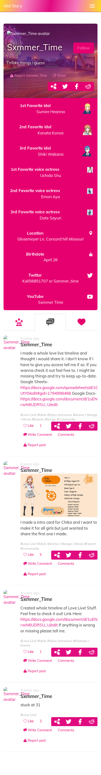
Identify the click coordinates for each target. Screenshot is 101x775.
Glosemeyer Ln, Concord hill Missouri (50, 236)
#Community (66, 419)
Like (30, 426)
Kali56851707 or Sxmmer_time (50, 278)
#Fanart (90, 544)
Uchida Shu (36, 172)
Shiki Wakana (41, 151)
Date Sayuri (36, 214)
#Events (38, 419)
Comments (66, 434)
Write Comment (39, 434)
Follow (83, 48)
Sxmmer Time (45, 299)
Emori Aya (35, 193)
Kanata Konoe (41, 129)
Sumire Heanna (42, 108)
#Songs (50, 419)
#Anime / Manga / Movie (65, 544)
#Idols (41, 415)
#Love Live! (28, 415)
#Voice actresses (59, 415)
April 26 (42, 257)
